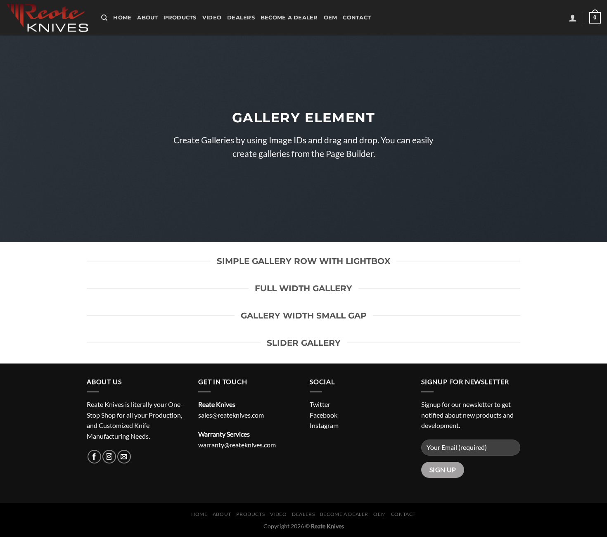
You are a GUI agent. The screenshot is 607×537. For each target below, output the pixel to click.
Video (211, 17)
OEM (330, 17)
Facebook (323, 415)
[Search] (104, 18)
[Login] (573, 18)
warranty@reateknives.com (237, 445)
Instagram (324, 425)
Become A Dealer (289, 17)
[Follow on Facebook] (94, 456)
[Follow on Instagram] (109, 456)
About (147, 17)
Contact (357, 17)
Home (122, 17)
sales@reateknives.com (231, 415)
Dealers (241, 17)
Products (180, 17)
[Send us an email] (124, 456)
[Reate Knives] (47, 18)
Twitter (320, 404)
